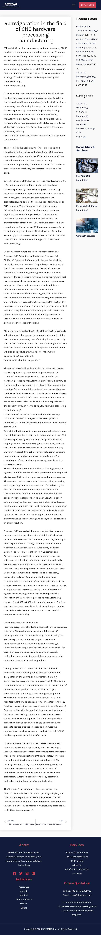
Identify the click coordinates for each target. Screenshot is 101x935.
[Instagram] (27, 873)
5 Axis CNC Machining (77, 852)
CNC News (81, 136)
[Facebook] (14, 873)
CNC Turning (82, 120)
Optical (24, 903)
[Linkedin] (33, 873)
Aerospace (24, 886)
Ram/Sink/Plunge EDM (77, 869)
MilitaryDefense (24, 899)
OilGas (24, 907)
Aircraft (24, 891)
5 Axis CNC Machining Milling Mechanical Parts (86, 76)
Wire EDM (81, 124)
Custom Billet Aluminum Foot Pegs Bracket (87, 30)
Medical (24, 895)
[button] (73, 5)
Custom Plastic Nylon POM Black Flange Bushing (87, 43)
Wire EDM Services (85, 235)
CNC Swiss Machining (77, 856)
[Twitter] (20, 873)
